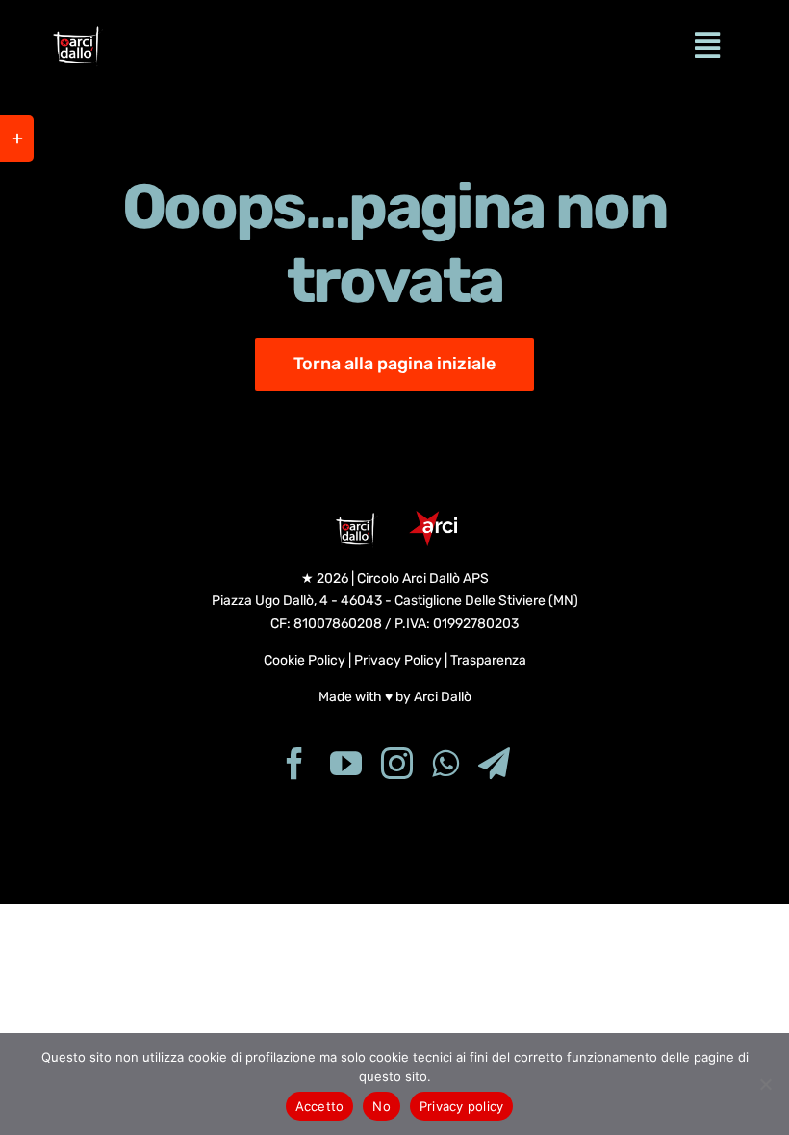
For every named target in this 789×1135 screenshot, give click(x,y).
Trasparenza (488, 660)
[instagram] (397, 763)
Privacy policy (462, 1106)
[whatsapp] (445, 763)
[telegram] (494, 763)
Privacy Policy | (402, 660)
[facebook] (295, 763)
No (381, 1106)
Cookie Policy (304, 660)
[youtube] (346, 763)
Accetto (319, 1106)
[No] (765, 1084)
